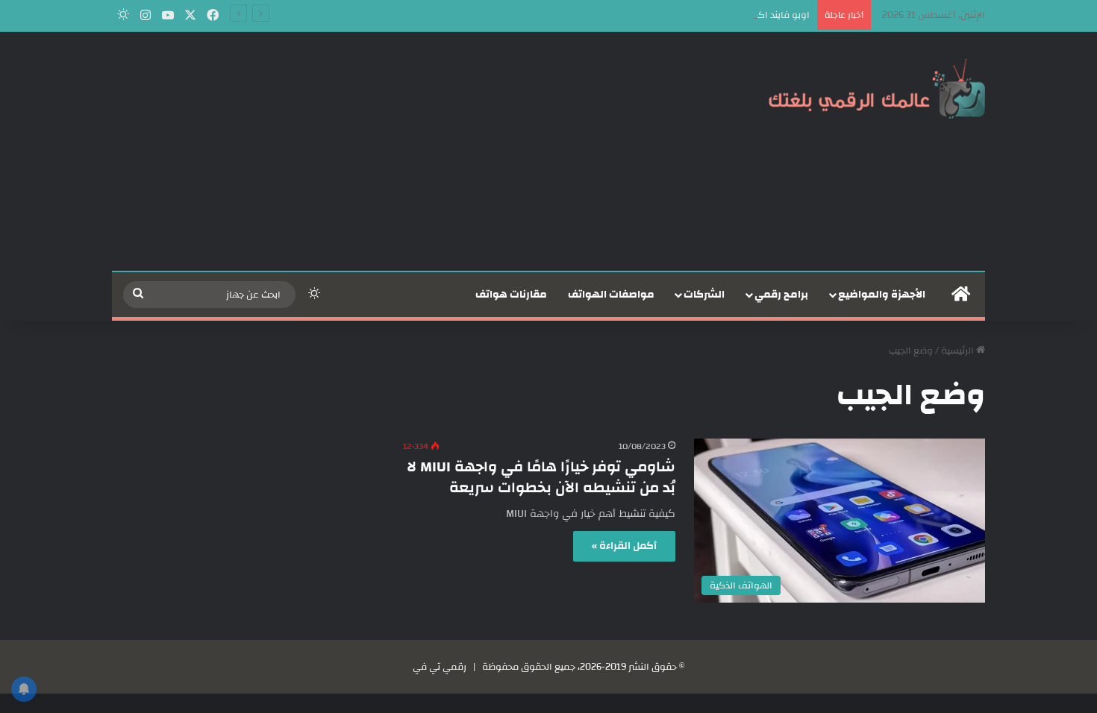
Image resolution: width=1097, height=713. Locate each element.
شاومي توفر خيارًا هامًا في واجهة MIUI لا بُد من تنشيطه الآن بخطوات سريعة (541, 477)
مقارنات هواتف (511, 294)
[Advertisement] (399, 151)
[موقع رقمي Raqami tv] (877, 88)
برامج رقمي (781, 294)
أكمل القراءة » (624, 546)
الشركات (704, 294)
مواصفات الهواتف (611, 294)
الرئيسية (958, 350)
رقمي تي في (439, 667)
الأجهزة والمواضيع (881, 294)
